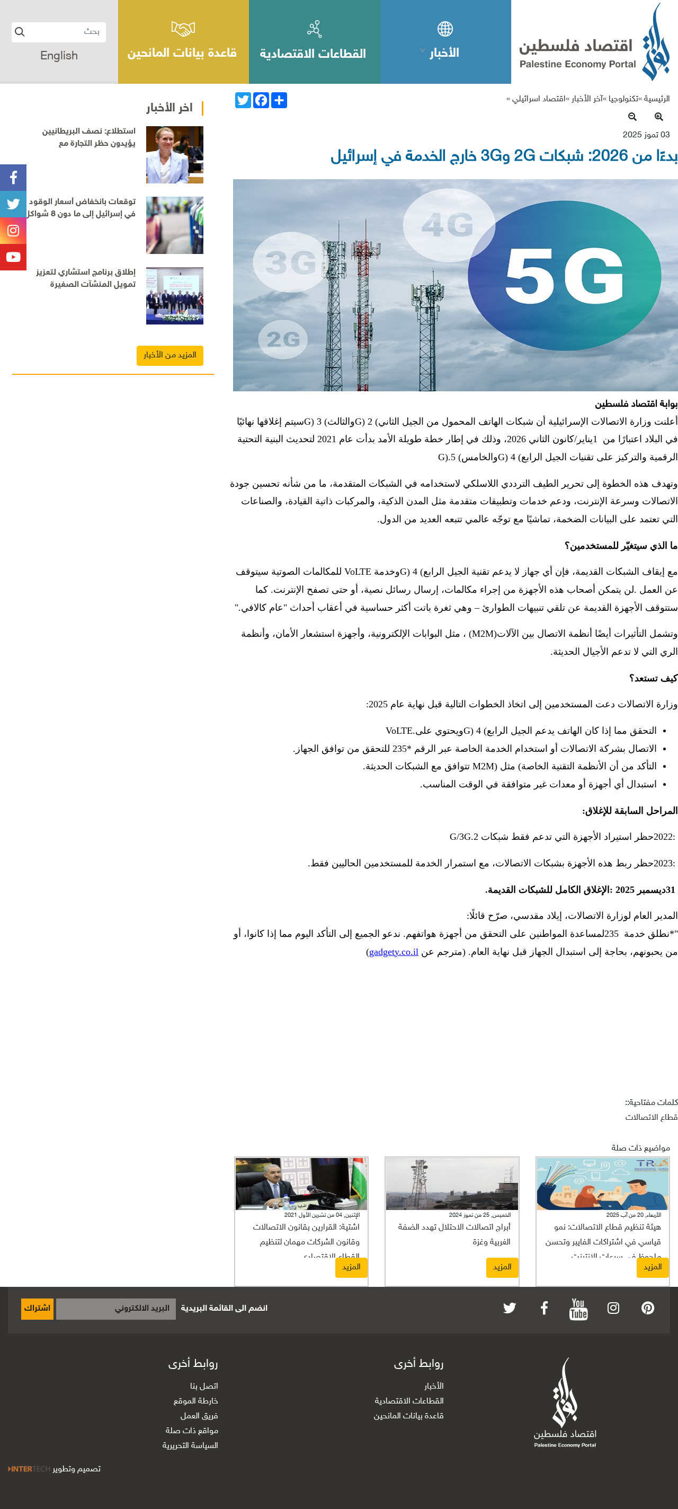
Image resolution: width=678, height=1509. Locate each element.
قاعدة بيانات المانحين (409, 1416)
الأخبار (434, 1387)
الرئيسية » (654, 99)
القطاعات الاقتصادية (409, 1402)
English (59, 57)
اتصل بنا (204, 1387)
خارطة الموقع (196, 1402)
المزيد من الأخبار (170, 355)
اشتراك (37, 1309)
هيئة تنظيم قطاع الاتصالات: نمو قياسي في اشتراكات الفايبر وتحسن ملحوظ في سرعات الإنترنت (603, 1242)
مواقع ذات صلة (192, 1431)
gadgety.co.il (393, 951)
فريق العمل (199, 1416)
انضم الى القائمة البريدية (224, 1309)
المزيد (653, 1267)
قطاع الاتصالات (652, 1118)
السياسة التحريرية (190, 1446)
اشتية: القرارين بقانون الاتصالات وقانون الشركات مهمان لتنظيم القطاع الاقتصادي (306, 1242)
